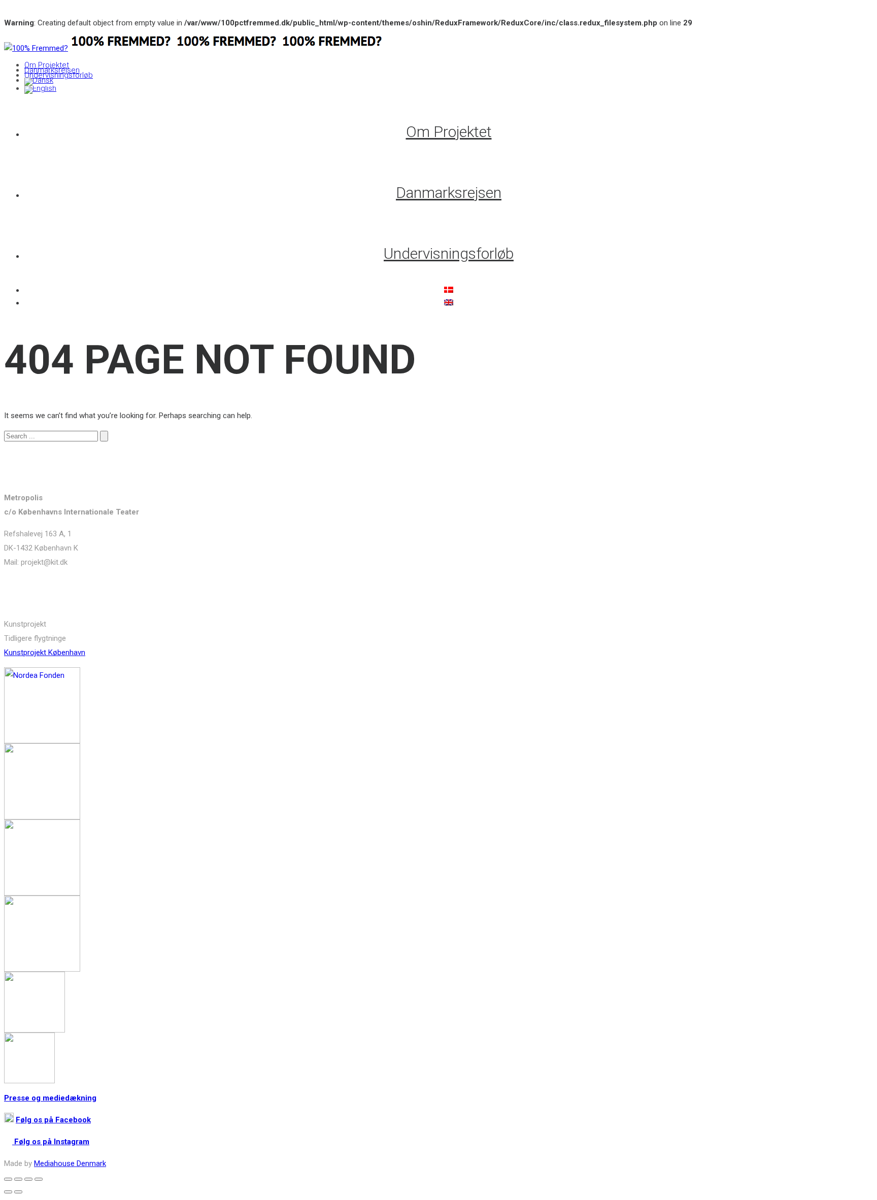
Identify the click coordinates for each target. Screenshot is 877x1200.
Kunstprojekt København (44, 652)
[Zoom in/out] (39, 1179)
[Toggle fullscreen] (28, 1179)
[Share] (18, 1179)
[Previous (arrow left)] (8, 1191)
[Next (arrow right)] (18, 1191)
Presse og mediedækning (50, 1098)
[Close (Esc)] (8, 1179)
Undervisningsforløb (58, 75)
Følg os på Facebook (53, 1119)
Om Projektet (46, 65)
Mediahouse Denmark (70, 1163)
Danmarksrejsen (52, 70)
